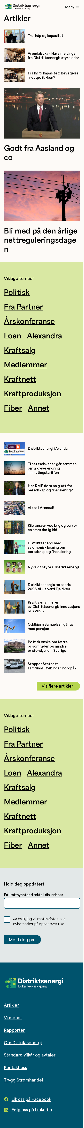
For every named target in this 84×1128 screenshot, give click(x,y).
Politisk (17, 292)
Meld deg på (21, 939)
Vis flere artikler (57, 686)
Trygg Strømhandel (23, 1079)
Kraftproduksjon (32, 393)
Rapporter (14, 1030)
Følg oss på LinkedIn (32, 1109)
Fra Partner (23, 306)
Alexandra (44, 335)
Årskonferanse (29, 321)
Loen (12, 335)
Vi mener (13, 1017)
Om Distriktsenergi (23, 1042)
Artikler (11, 1005)
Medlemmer (25, 364)
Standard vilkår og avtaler (29, 1054)
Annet (38, 407)
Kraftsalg (20, 350)
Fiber (13, 407)
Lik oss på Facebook (31, 1099)
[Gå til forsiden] (22, 7)
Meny (69, 7)
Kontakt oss (15, 1067)
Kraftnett (20, 379)
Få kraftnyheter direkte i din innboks (33, 895)
